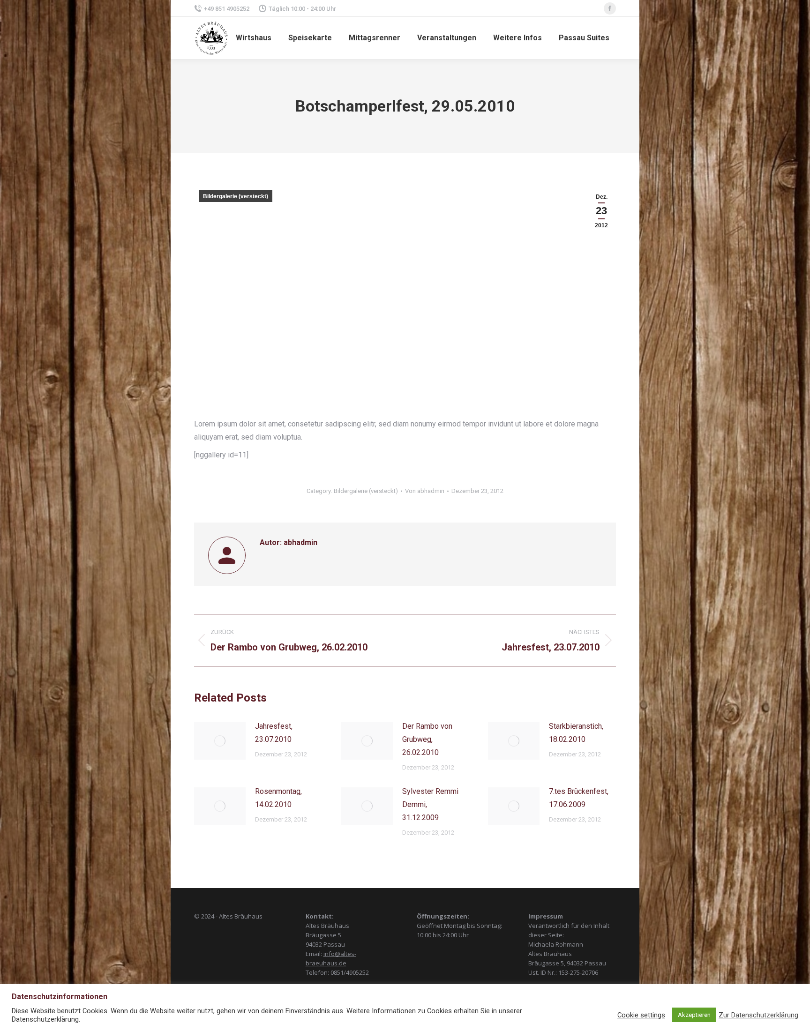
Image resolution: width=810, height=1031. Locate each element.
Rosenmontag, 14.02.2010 (278, 798)
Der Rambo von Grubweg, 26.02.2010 (427, 739)
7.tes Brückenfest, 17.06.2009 (578, 798)
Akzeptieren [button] (694, 1014)
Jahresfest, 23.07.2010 (273, 733)
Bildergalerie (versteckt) (235, 196)
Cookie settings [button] (641, 1015)
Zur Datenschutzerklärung (758, 1015)
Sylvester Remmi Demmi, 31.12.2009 (430, 804)
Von (424, 490)
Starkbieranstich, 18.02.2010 (576, 733)
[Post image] (220, 741)
